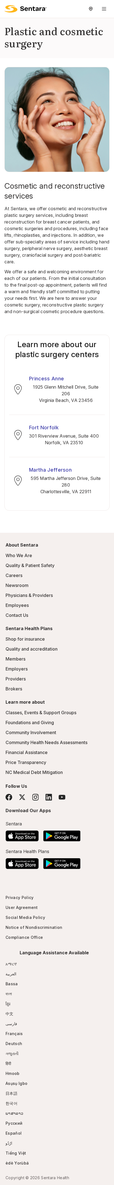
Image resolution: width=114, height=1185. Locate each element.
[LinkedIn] (48, 797)
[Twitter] (22, 797)
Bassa (12, 983)
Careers (14, 575)
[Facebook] (9, 797)
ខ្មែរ (8, 1003)
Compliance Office (24, 937)
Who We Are (19, 555)
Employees (17, 605)
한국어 (11, 1103)
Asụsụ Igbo (16, 1083)
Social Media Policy (25, 917)
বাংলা (9, 993)
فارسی (11, 1023)
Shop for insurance (25, 639)
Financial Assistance (27, 752)
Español (14, 1133)
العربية (11, 973)
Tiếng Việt (16, 1153)
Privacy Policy (19, 897)
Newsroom (17, 585)
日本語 (11, 1093)
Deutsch (14, 1043)
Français (14, 1033)
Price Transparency (26, 762)
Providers (16, 679)
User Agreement (22, 907)
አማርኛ (11, 963)
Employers (17, 669)
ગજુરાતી (12, 1053)
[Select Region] (90, 8)
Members (15, 659)
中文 (10, 1013)
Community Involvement (31, 732)
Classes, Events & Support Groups (41, 712)
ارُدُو (9, 1143)
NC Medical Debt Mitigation (34, 772)
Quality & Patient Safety (30, 565)
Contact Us (17, 615)
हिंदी (8, 1063)
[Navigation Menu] (104, 8)
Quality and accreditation (32, 649)
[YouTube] (62, 797)
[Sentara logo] (25, 8)
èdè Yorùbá (17, 1163)
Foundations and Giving (30, 722)
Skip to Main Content (8, 8)
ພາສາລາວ (14, 1113)
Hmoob (13, 1073)
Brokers (14, 689)
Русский (14, 1123)
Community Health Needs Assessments (46, 742)
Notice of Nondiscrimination (34, 927)
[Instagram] (35, 797)
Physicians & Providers (29, 595)
